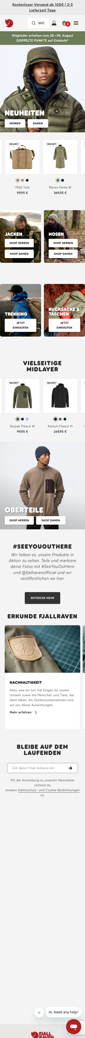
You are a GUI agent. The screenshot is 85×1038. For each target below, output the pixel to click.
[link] (22, 168)
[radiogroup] (22, 180)
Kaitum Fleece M (60, 426)
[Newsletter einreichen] (73, 768)
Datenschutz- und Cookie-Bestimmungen (49, 790)
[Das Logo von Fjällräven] (17, 23)
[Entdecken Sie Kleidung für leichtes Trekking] (20, 310)
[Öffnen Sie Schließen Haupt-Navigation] (76, 23)
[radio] (17, 180)
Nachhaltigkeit (26, 682)
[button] (65, 23)
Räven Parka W (60, 187)
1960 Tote (22, 187)
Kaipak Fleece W (22, 426)
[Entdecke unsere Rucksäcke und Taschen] (64, 310)
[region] (42, 677)
